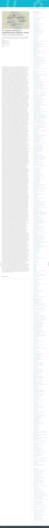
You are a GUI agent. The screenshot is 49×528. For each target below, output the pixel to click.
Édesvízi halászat (36, 78)
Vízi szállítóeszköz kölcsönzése (38, 460)
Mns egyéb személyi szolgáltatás (38, 319)
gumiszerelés (35, 218)
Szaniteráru (35, 386)
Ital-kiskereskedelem (36, 248)
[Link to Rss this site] (46, 0)
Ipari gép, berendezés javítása (37, 245)
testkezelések (35, 413)
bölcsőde (34, 54)
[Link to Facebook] (45, 0)
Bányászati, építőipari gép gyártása (38, 41)
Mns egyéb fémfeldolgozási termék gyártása (40, 305)
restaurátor (35, 360)
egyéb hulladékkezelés (36, 103)
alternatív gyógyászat (36, 471)
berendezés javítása (36, 45)
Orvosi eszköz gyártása (36, 346)
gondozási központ (36, 216)
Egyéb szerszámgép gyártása (37, 126)
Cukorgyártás (35, 72)
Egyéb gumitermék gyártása (37, 102)
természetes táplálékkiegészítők (38, 411)
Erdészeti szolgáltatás (36, 161)
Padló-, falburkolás (36, 351)
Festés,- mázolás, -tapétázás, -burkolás (39, 187)
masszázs (34, 293)
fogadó (34, 192)
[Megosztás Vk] (21, 279)
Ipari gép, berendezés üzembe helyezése (39, 246)
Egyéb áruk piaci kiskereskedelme (38, 84)
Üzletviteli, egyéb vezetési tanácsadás (39, 434)
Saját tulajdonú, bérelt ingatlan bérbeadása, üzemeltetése (39, 506)
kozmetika (44, 495)
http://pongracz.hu (7, 40)
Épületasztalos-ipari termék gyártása (39, 156)
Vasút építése (35, 443)
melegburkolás (35, 294)
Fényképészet (35, 183)
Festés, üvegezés (36, 186)
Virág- (34, 457)
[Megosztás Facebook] (3, 279)
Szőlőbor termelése (36, 399)
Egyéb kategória (35, 107)
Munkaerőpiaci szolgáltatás (37, 326)
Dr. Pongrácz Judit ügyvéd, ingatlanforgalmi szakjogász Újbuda (15, 31)
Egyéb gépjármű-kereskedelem (38, 101)
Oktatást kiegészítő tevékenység (38, 502)
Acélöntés (34, 15)
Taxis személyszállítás (36, 405)
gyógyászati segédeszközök (37, 220)
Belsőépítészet (35, 42)
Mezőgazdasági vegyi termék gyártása (39, 303)
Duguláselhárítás (36, 76)
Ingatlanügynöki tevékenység (37, 242)
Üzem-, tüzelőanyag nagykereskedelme (39, 431)
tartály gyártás (35, 404)
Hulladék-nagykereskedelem (37, 236)
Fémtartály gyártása (36, 182)
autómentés (35, 39)
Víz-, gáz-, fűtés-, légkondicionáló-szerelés (39, 458)
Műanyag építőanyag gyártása (37, 323)
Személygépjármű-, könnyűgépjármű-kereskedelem (39, 508)
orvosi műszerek (35, 347)
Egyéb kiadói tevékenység (37, 109)
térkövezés (35, 410)
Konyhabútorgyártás (36, 272)
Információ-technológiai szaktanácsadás (39, 241)
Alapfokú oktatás (36, 20)
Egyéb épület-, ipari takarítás (37, 98)
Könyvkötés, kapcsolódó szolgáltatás (39, 274)
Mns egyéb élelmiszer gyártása (38, 304)
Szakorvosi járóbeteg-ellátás (37, 377)
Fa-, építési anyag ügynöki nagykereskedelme (40, 165)
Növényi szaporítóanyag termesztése (39, 334)
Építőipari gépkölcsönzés (37, 155)
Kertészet (34, 261)
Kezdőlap (30, 8)
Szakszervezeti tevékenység (37, 378)
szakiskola (34, 374)
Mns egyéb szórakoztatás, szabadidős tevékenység (39, 499)
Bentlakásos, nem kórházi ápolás (38, 44)
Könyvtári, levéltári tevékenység (38, 275)
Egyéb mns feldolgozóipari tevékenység (39, 111)
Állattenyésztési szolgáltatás (38, 25)
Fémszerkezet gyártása (36, 181)
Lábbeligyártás (35, 289)
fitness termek (35, 188)
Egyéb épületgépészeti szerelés (38, 99)
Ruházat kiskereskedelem (37, 362)
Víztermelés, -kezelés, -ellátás (38, 461)
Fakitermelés (35, 169)
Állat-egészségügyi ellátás (37, 23)
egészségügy (35, 80)
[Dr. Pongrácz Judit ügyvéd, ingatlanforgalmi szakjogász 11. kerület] (0, 264)
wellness (34, 463)
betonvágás (35, 49)
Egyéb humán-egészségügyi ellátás (38, 104)
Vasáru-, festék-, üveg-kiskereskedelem (39, 442)
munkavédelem (35, 328)
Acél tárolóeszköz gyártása (37, 13)
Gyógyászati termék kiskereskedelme (39, 221)
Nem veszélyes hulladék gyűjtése (38, 331)
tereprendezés (35, 409)
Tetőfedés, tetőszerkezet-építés (38, 414)
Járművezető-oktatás (36, 250)
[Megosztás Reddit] (24, 279)
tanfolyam (34, 402)
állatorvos (35, 24)
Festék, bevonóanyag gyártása (38, 185)
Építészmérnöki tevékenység (37, 518)
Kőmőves (34, 268)
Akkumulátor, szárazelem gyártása (38, 17)
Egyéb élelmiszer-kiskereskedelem (38, 95)
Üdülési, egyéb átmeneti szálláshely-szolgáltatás (39, 521)
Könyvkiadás (35, 273)
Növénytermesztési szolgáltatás (38, 335)
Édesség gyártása (36, 77)
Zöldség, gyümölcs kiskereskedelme (38, 464)
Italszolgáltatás (35, 249)
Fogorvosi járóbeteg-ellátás (37, 194)
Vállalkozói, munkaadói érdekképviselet (39, 437)
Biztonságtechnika (36, 51)
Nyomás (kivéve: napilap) (37, 336)
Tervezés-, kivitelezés (36, 412)
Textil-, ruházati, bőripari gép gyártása (39, 415)
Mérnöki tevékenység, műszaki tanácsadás (39, 296)
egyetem (34, 131)
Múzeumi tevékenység (36, 330)
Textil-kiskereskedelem (36, 416)
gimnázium (34, 215)
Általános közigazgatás (37, 517)
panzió (34, 352)
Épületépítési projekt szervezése (38, 158)
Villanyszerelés (35, 456)
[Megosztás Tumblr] (18, 279)
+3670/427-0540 (41, 0)
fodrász (34, 190)
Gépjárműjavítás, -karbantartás (38, 214)
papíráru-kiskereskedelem (37, 353)
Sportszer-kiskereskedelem (37, 372)
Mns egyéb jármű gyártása (37, 308)
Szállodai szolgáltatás (36, 380)
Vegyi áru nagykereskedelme (37, 444)
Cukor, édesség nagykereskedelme (38, 71)
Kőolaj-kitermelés (36, 276)
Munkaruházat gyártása (37, 327)
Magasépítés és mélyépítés (37, 291)
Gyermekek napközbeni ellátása (38, 219)
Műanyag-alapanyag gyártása (37, 325)
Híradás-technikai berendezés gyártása (39, 233)
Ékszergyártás (35, 133)
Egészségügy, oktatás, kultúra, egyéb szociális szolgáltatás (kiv (39, 486)
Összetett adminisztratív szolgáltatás (39, 348)
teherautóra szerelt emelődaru (38, 406)
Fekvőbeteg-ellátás (36, 170)
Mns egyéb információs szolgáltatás (38, 307)
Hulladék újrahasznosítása (37, 235)
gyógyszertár (35, 223)
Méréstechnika (35, 295)
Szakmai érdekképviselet (37, 376)
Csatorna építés (35, 67)
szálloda (34, 379)
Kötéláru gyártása (36, 278)
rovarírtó (34, 361)
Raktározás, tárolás (36, 358)
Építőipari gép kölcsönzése (37, 154)
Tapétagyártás (35, 403)
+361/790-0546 (38, 0)
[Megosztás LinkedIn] (15, 279)
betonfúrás (35, 48)
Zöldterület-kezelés (36, 465)
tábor (34, 400)
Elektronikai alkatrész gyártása (38, 134)
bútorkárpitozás (35, 65)
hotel (34, 234)
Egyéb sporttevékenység (37, 121)
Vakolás (34, 436)
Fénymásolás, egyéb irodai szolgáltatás (39, 184)
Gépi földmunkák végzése (37, 211)
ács (33, 16)
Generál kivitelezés (36, 210)
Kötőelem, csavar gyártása (37, 279)
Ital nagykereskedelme (36, 247)
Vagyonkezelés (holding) (37, 435)
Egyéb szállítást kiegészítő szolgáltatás (39, 123)
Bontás (34, 55)
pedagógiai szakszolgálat (37, 354)
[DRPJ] (15, 20)
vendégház (34, 445)
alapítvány (34, 21)
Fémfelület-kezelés (36, 179)
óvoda (34, 350)
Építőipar (34, 153)
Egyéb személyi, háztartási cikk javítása (39, 125)
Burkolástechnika (36, 56)
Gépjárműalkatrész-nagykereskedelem (39, 213)
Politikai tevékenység (36, 355)
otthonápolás (35, 349)
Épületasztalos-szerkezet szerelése (39, 157)
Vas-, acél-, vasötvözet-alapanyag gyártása (39, 440)
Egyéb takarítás (35, 128)
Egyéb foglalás (35, 100)
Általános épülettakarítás (37, 28)
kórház (34, 277)
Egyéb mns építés (35, 110)
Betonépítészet (35, 47)
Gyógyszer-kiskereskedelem (37, 222)
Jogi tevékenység (33, 8)
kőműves (34, 269)
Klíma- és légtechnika (36, 264)
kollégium (34, 266)
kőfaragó (34, 265)
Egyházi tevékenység (36, 132)
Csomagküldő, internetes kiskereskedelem (39, 68)
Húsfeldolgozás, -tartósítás (37, 239)
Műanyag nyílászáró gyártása (37, 324)
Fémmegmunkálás (35, 180)
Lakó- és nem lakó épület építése (38, 290)
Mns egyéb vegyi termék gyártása (38, 322)
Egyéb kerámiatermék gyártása (38, 108)
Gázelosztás (35, 209)
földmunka (34, 196)
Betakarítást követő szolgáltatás (38, 46)
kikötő (34, 263)
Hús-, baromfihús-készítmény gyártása (39, 238)
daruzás (34, 73)
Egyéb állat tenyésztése (37, 83)
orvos (34, 345)
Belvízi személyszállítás (37, 43)
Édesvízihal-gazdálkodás (37, 79)
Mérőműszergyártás (36, 298)
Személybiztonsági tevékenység (38, 389)
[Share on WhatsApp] (9, 279)
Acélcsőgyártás (35, 14)
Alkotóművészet (35, 22)
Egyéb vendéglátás (36, 129)
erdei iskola (35, 160)
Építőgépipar (35, 152)
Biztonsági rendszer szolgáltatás (38, 50)
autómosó (34, 40)
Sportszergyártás (36, 373)
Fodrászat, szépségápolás (37, 191)
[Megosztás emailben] (27, 279)
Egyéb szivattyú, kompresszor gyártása (39, 127)
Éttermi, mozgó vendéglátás (37, 164)
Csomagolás (35, 70)
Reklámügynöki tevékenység (37, 359)
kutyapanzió (35, 288)
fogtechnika (35, 195)
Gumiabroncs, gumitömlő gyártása (38, 217)
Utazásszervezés (35, 429)
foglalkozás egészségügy (37, 193)
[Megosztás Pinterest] (12, 279)
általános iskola (35, 29)
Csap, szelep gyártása (36, 66)
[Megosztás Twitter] (6, 279)
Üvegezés (34, 430)
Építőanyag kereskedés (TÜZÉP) (38, 151)
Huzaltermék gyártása (36, 240)
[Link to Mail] (44, 0)
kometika (34, 267)
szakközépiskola (35, 375)
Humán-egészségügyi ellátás (37, 237)
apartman (43, 471)
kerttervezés (35, 262)
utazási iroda (35, 427)
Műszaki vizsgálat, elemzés (37, 329)
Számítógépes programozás (37, 383)
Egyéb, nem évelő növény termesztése (39, 130)
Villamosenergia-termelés (37, 455)
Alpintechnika (35, 26)
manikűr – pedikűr (36, 292)
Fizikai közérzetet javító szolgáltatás (39, 189)
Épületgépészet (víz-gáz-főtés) (38, 159)
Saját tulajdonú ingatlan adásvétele (39, 363)
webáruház (35, 462)
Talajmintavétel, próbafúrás (37, 401)
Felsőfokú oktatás (36, 487)
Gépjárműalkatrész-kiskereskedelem (39, 212)
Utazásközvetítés (36, 428)
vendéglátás (40, 512)
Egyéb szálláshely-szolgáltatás (38, 122)
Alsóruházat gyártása (36, 27)
